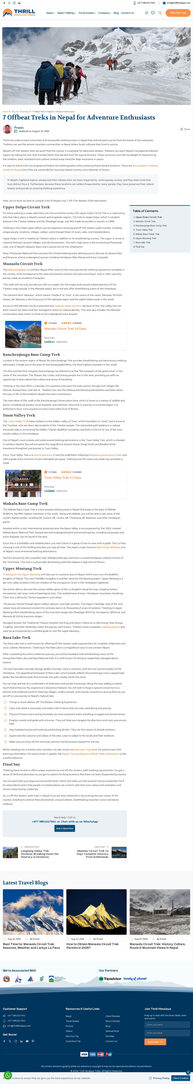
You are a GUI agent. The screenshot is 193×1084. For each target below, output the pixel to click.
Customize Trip (73, 1041)
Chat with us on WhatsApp (79, 821)
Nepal (68, 1016)
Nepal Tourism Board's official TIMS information (90, 753)
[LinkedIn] (19, 3)
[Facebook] (4, 3)
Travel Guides (72, 1021)
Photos (69, 1026)
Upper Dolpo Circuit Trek (149, 217)
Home (5, 111)
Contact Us (127, 13)
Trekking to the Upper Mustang (21, 574)
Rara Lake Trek (143, 242)
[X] (10, 1041)
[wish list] (153, 13)
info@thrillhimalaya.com (178, 3)
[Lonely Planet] (135, 979)
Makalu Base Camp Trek (147, 234)
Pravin (19, 127)
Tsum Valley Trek (18, 421)
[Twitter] (9, 3)
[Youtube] (27, 1041)
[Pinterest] (33, 1041)
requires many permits (67, 305)
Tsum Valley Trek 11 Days (62, 477)
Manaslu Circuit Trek (145, 221)
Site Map (110, 1036)
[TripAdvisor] (110, 979)
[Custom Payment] (96, 1054)
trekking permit (110, 626)
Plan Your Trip (178, 13)
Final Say (140, 246)
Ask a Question (64, 828)
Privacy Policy (161, 1078)
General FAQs (112, 1031)
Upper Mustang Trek (146, 238)
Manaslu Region (17, 269)
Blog (116, 13)
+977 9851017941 (146, 3)
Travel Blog (23, 111)
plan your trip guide (86, 749)
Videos (69, 1031)
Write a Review (113, 1021)
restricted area (43, 454)
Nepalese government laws (105, 454)
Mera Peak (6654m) (108, 547)
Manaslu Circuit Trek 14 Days (65, 328)
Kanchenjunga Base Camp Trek (151, 225)
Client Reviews (113, 1016)
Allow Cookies (180, 1078)
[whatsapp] (8, 1075)
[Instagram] (14, 3)
